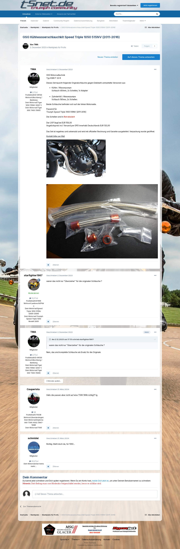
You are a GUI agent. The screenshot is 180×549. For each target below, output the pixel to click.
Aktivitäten (113, 21)
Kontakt (107, 539)
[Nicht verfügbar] (102, 221)
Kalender (34, 21)
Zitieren (56, 265)
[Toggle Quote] (50, 339)
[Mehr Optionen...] (155, 69)
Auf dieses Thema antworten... (50, 494)
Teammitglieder (129, 21)
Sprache (64, 539)
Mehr (142, 21)
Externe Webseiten (43, 14)
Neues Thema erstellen (108, 57)
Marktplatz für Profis (57, 47)
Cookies (116, 539)
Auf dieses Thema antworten (141, 57)
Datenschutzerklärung (83, 21)
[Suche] (157, 14)
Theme (75, 539)
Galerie (46, 21)
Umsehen (26, 14)
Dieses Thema (145, 14)
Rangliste (100, 21)
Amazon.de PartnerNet (66, 14)
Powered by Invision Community (90, 545)
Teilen (135, 46)
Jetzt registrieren (150, 5)
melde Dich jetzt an (100, 481)
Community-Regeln (61, 21)
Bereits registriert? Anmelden (123, 5)
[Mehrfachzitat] (48, 265)
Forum (23, 21)
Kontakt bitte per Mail (55, 136)
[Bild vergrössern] (76, 158)
